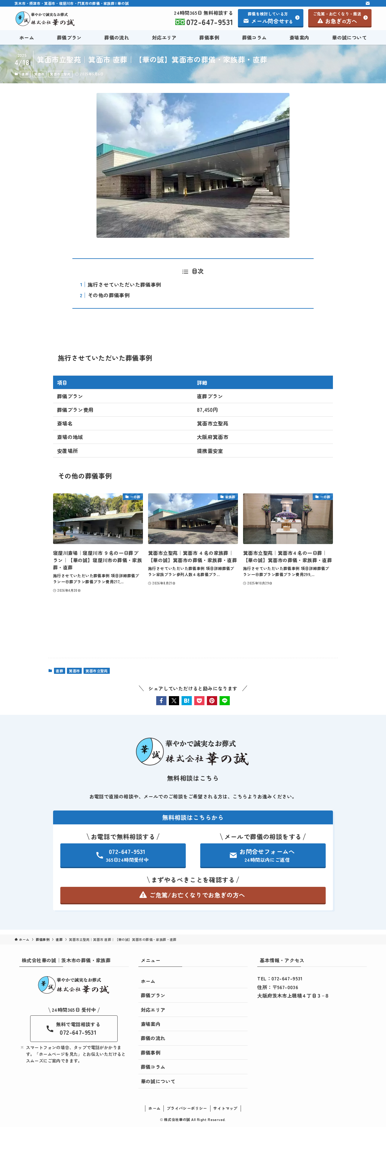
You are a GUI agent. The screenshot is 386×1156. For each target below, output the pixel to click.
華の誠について (158, 1081)
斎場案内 (151, 1023)
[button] (161, 700)
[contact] (368, 3)
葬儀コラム (153, 1066)
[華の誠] (45, 18)
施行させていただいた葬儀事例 (124, 284)
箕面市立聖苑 (60, 74)
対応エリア (153, 1009)
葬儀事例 (151, 1052)
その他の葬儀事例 (109, 295)
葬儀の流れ (153, 1038)
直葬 (25, 74)
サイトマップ (225, 1108)
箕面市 (39, 74)
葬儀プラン (153, 995)
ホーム (148, 981)
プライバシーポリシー (187, 1108)
